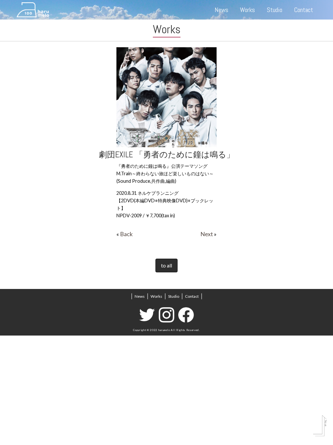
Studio (274, 10)
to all (166, 265)
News (221, 10)
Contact (303, 10)
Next (206, 233)
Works (247, 10)
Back (126, 233)
